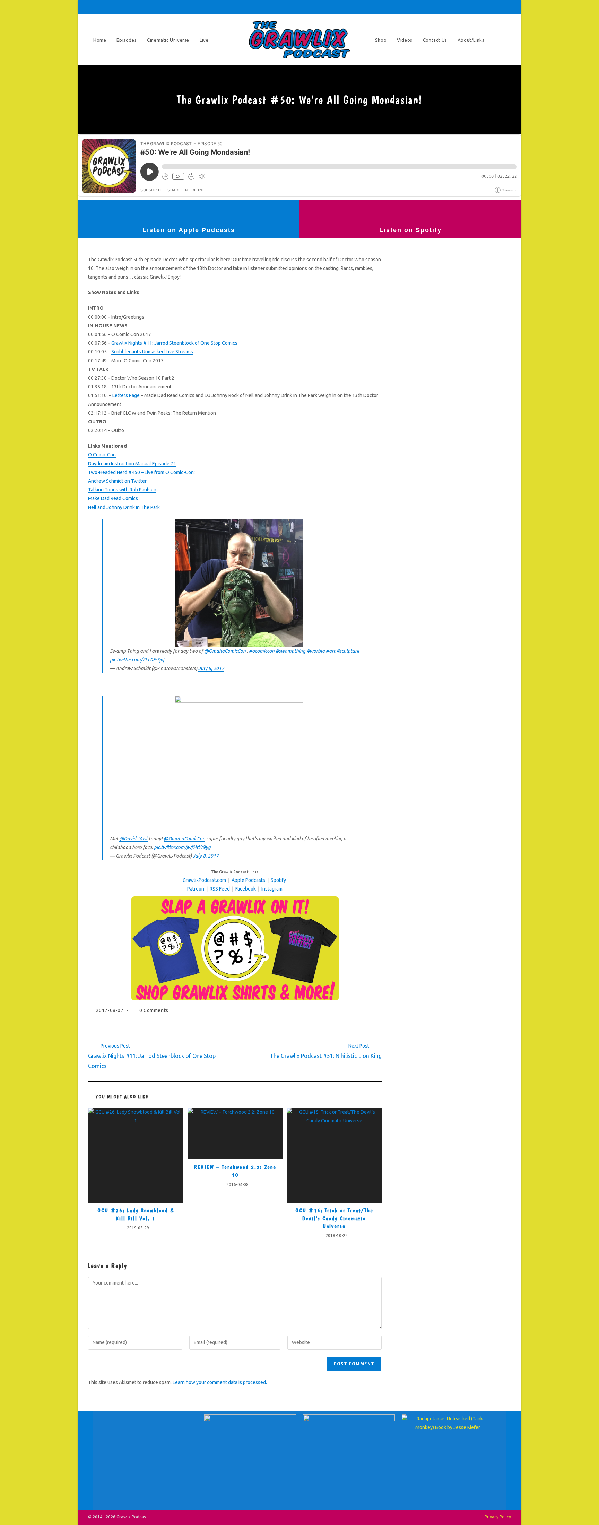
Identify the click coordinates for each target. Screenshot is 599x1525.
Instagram (272, 889)
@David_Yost (133, 838)
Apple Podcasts (248, 880)
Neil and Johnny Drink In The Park (124, 507)
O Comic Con (102, 454)
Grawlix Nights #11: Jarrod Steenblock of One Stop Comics (174, 343)
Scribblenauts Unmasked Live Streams (152, 351)
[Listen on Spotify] (410, 212)
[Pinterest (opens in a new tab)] (460, 6)
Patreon (195, 889)
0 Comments (153, 1010)
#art (330, 651)
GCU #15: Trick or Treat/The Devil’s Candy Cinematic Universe (334, 1218)
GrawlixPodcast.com (204, 880)
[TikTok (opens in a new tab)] (498, 6)
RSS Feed (220, 889)
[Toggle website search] (504, 40)
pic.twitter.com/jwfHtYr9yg (182, 847)
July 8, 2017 (211, 668)
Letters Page (126, 395)
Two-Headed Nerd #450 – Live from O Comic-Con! (141, 472)
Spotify (278, 880)
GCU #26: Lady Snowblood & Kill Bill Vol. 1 (135, 1214)
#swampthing (290, 651)
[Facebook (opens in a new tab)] (450, 6)
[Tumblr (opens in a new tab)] (479, 6)
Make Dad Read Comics (113, 498)
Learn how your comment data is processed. (220, 1382)
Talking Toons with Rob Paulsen (122, 489)
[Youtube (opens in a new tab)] (489, 6)
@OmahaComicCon (225, 651)
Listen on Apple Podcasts (188, 230)
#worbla (315, 651)
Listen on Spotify (410, 230)
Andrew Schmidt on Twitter (117, 481)
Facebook (245, 889)
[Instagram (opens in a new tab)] (469, 6)
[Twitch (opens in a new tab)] (507, 6)
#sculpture (347, 651)
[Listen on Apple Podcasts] (188, 212)
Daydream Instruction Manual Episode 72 (132, 463)
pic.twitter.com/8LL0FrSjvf (137, 660)
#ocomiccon (262, 651)
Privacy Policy (498, 1517)
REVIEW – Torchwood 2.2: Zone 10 (235, 1171)
